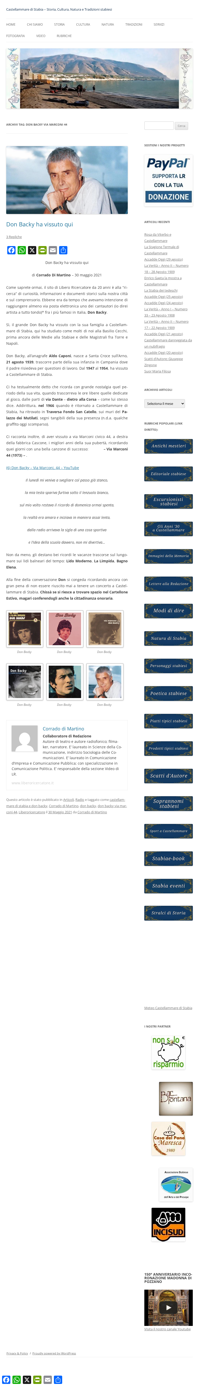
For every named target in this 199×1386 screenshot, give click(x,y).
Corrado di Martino (64, 805)
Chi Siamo (35, 24)
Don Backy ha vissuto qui (39, 224)
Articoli (68, 799)
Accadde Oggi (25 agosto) (163, 296)
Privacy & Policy (17, 1353)
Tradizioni (133, 24)
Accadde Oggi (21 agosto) (163, 334)
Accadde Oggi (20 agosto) (163, 352)
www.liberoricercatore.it (33, 782)
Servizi (159, 24)
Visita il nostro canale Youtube (167, 1329)
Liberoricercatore (32, 812)
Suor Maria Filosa (157, 371)
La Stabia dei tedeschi (160, 290)
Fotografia (15, 36)
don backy (88, 805)
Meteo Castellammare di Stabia (168, 1008)
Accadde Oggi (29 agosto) (163, 259)
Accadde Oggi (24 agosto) (163, 302)
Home (11, 24)
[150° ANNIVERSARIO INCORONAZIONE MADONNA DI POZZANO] (168, 1308)
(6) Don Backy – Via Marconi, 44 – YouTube (42, 467)
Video (40, 36)
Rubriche (64, 36)
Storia (59, 24)
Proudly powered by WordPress (54, 1353)
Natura (108, 24)
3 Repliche (14, 236)
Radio (79, 799)
